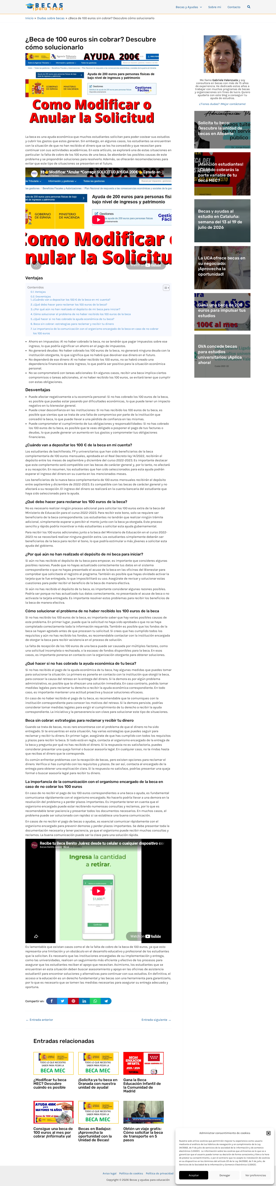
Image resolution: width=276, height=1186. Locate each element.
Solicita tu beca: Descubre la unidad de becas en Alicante (220, 128)
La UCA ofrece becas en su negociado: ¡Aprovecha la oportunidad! (221, 266)
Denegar (224, 1175)
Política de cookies (131, 1173)
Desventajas (43, 296)
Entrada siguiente (156, 1019)
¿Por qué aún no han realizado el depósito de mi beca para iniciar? (76, 309)
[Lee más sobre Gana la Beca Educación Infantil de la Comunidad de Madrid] (143, 1063)
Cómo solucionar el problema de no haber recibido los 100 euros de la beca (82, 314)
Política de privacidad (159, 1173)
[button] (268, 1133)
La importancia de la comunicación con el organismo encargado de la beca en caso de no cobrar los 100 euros (95, 331)
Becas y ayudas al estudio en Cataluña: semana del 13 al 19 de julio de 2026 (220, 219)
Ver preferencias (255, 1175)
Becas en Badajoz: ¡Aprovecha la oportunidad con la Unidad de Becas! (95, 1134)
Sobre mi (214, 7)
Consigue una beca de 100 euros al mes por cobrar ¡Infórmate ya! (53, 1132)
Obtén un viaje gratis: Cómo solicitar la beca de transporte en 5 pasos (143, 1134)
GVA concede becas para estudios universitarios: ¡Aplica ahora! (220, 354)
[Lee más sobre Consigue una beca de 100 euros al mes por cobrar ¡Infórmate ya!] (53, 1112)
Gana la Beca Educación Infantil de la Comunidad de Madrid (142, 1085)
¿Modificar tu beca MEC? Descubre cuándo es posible (49, 1084)
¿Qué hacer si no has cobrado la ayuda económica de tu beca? (73, 319)
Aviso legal (109, 1173)
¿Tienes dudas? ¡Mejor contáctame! (222, 104)
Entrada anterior (39, 1019)
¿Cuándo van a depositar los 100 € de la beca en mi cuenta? (71, 299)
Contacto (234, 7)
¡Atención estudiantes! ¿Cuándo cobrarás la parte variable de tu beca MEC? (220, 172)
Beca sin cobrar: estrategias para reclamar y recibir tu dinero (73, 324)
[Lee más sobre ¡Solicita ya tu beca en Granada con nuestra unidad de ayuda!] (98, 1063)
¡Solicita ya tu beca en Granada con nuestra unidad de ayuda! (97, 1084)
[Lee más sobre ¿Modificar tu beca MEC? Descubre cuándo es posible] (53, 1063)
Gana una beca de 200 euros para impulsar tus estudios (222, 310)
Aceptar (194, 1175)
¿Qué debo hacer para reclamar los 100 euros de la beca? (70, 304)
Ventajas (40, 291)
